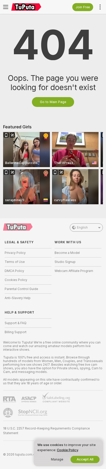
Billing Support (15, 332)
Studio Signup (65, 262)
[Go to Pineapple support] (8, 413)
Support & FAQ (15, 323)
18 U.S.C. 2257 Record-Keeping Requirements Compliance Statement (46, 431)
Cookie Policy (67, 450)
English (82, 227)
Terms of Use (15, 262)
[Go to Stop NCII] (33, 413)
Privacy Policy (15, 253)
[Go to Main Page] (32, 7)
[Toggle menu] (5, 7)
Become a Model (67, 253)
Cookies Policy (16, 280)
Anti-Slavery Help (18, 298)
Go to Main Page (53, 102)
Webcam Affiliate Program (74, 271)
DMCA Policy (14, 271)
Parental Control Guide (21, 289)
